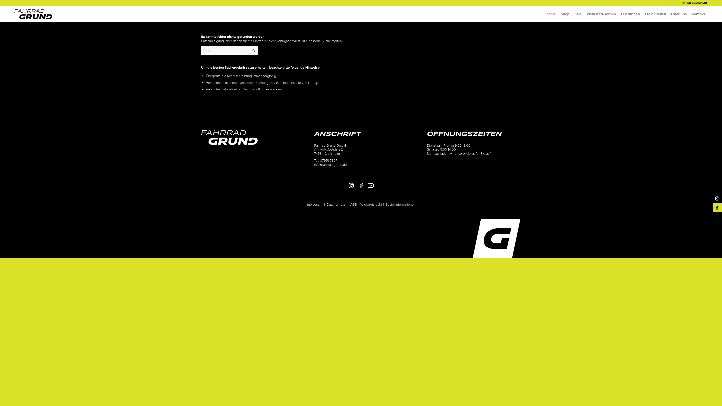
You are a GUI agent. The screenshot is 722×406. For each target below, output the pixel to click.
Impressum (314, 204)
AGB (353, 204)
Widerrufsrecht (371, 204)
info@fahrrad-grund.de (330, 164)
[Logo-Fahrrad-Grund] (33, 14)
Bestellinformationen (401, 204)
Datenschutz (336, 204)
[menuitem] (550, 14)
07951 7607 (328, 160)
